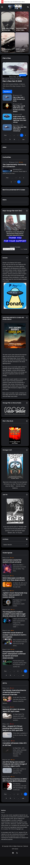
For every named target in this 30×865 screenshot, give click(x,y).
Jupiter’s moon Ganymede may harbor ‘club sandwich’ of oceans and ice (15, 595)
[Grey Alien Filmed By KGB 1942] (8, 22)
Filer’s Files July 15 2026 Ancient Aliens (14, 1)
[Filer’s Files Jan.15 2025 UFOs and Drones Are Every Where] (7, 106)
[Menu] (2, 7)
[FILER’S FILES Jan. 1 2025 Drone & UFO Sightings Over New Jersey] (7, 117)
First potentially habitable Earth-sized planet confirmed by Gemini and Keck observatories (14, 655)
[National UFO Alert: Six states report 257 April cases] (7, 716)
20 (14, 139)
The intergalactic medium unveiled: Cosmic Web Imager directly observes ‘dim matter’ (14, 614)
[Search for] (28, 7)
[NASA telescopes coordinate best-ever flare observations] (7, 584)
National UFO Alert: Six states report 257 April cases (14, 710)
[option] (15, 32)
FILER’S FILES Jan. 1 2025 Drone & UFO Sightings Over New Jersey (19, 119)
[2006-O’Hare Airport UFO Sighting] (22, 42)
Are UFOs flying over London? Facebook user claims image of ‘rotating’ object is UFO (15, 764)
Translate (25, 249)
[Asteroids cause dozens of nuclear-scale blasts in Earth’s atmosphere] (7, 641)
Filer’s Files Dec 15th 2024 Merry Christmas (19, 129)
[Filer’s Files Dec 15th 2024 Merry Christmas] (7, 127)
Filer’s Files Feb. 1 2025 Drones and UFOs (19, 99)
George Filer (7, 78)
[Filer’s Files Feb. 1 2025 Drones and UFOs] (7, 97)
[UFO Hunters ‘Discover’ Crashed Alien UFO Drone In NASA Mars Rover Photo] (8, 42)
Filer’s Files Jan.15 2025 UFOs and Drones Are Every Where (19, 109)
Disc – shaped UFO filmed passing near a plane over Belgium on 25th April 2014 (13, 728)
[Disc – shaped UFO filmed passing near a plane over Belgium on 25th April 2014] (7, 735)
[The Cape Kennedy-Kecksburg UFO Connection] (7, 170)
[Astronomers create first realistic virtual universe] (7, 568)
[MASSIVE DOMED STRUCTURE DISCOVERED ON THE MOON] (22, 22)
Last (23, 139)
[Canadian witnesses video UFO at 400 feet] (7, 750)
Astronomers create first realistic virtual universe (12, 561)
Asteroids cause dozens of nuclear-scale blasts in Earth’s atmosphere (14, 635)
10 (9, 139)
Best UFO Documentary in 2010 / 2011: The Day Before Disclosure (15, 780)
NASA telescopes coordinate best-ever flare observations (14, 579)
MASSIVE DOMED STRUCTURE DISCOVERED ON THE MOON (21, 31)
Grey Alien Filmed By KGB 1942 (8, 29)
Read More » (7, 91)
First (5, 135)
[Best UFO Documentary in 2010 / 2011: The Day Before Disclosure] (7, 786)
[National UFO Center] (15, 7)
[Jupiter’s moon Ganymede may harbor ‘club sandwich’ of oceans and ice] (7, 602)
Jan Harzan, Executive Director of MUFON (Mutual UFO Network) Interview (14, 692)
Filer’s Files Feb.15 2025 (12, 81)
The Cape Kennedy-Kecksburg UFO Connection (14, 165)
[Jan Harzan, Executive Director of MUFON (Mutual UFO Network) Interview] (7, 699)
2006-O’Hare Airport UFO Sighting (20, 51)
